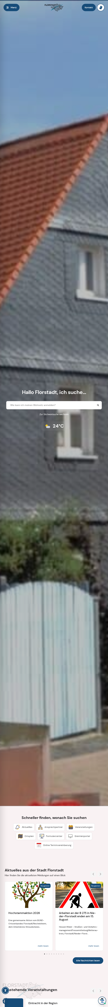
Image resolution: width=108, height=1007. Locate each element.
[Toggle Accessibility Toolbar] (5, 990)
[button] (93, 874)
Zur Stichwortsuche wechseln (54, 414)
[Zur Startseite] (54, 7)
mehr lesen (43, 946)
